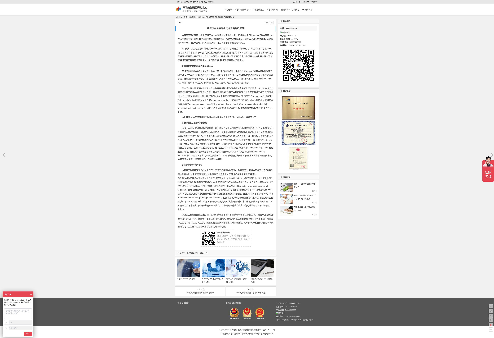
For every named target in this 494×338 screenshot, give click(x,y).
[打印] (267, 22)
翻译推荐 (308, 10)
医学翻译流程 (258, 10)
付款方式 (284, 10)
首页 (180, 17)
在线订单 (305, 2)
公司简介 (228, 10)
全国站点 (313, 2)
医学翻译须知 (189, 17)
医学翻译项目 (272, 10)
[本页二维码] (491, 329)
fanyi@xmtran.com (297, 45)
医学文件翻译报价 (242, 10)
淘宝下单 (296, 2)
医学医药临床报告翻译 (186, 279)
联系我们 (295, 10)
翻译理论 (200, 17)
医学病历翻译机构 (195, 8)
